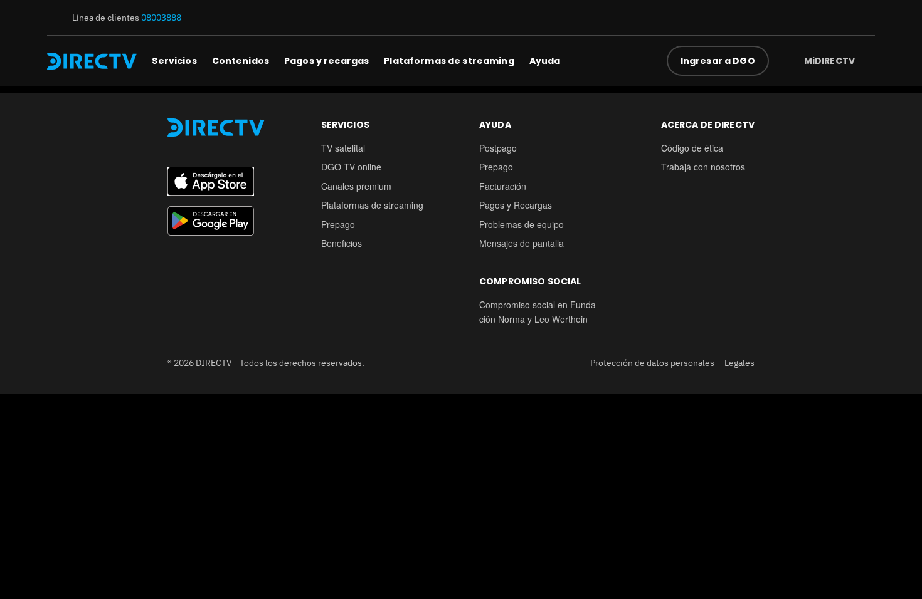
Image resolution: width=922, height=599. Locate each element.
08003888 (161, 17)
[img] (865, 61)
